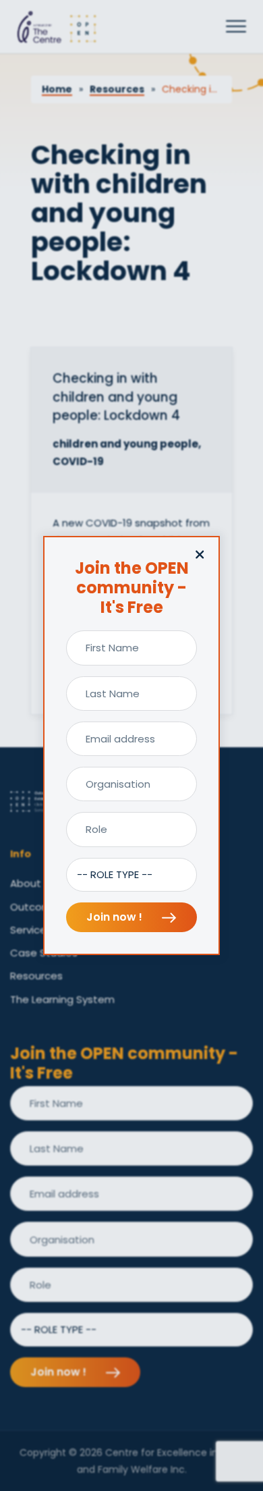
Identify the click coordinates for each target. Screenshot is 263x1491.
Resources (117, 89)
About (25, 883)
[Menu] (236, 27)
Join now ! (115, 917)
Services (31, 930)
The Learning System (62, 999)
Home (57, 89)
